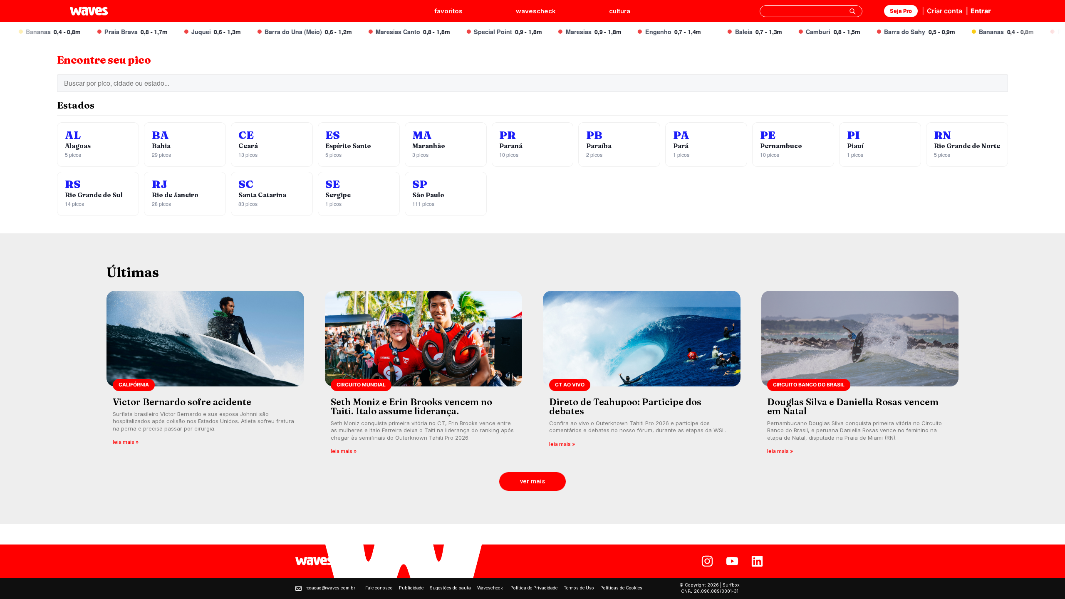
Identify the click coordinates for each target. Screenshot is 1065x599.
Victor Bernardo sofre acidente (182, 402)
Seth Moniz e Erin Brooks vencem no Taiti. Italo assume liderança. (411, 406)
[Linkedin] (757, 561)
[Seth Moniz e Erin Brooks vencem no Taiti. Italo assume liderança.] (424, 375)
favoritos (448, 11)
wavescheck (536, 11)
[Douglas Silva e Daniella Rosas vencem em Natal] (860, 375)
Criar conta (944, 11)
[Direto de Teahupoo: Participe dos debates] (642, 375)
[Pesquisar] (852, 11)
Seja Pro (901, 10)
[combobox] (811, 11)
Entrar (981, 11)
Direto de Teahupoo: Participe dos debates (625, 406)
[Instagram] (707, 561)
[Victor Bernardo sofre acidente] (205, 375)
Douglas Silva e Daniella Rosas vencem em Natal (853, 406)
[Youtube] (732, 561)
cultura (619, 11)
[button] (532, 481)
